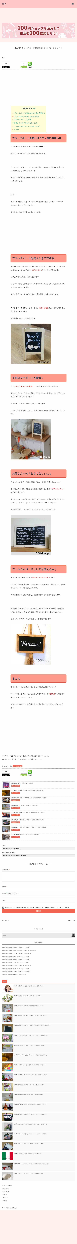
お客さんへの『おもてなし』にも (25, 123)
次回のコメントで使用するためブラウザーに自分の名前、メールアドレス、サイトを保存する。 (38, 907)
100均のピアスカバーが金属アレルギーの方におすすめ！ (30, 1065)
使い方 (5, 1194)
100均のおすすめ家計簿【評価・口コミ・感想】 (16, 956)
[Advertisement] (38, 87)
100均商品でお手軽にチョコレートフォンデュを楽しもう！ (30, 1015)
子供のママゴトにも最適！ (23, 120)
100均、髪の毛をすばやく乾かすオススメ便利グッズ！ (29, 986)
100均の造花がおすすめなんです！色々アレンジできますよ (30, 1124)
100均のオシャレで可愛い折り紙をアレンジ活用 (24, 805)
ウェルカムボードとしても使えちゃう (27, 126)
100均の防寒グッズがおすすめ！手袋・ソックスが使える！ (30, 1114)
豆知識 (5, 1201)
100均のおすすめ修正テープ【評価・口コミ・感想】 (17, 965)
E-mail (4, 893)
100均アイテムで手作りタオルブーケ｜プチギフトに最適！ (27, 820)
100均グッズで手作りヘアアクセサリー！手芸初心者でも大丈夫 (28, 798)
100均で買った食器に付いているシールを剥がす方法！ (29, 1173)
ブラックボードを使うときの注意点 (26, 116)
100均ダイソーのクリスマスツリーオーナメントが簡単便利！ (31, 1035)
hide (34, 108)
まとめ (16, 129)
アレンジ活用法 (17, 766)
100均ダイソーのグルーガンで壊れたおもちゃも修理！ (29, 1144)
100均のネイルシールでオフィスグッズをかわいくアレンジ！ (28, 812)
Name (4, 886)
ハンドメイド (7, 1188)
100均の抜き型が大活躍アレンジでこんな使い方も (25, 834)
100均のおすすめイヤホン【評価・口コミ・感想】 (17, 971)
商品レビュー (6, 1197)
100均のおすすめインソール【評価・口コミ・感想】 (17, 953)
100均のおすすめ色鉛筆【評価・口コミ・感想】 (16, 968)
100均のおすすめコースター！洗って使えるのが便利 (28, 1094)
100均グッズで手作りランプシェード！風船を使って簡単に (27, 790)
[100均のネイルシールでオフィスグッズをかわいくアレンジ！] (6, 817)
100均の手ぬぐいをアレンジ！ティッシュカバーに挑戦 (29, 1045)
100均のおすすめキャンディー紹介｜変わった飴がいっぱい (30, 1074)
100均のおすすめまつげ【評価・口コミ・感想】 (16, 962)
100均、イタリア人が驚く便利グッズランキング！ (28, 1153)
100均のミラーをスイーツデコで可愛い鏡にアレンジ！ (29, 1005)
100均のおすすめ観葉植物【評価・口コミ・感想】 (17, 959)
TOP (4, 4)
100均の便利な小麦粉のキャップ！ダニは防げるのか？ (29, 1084)
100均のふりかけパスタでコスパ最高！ (22, 783)
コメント (6, 766)
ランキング (6, 1191)
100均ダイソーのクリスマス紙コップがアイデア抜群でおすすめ (29, 827)
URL (3, 900)
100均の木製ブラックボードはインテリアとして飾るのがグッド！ (32, 1025)
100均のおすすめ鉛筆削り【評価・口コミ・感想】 (17, 947)
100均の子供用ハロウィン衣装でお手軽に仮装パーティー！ (30, 1104)
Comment (5, 870)
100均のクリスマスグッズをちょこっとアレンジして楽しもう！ (31, 1163)
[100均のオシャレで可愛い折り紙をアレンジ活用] (6, 808)
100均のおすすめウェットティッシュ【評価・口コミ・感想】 (20, 950)
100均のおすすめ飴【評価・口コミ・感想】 (15, 974)
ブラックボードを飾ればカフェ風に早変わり (29, 113)
